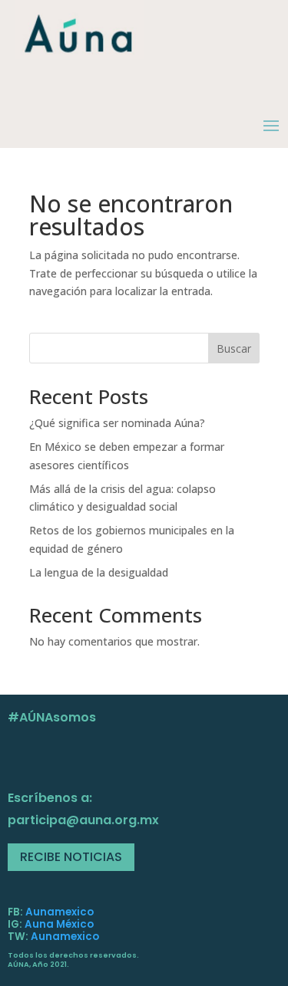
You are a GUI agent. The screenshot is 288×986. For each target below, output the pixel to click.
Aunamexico (59, 912)
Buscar (234, 348)
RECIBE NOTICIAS (71, 857)
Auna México (59, 924)
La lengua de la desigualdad (98, 572)
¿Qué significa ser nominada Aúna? (117, 423)
